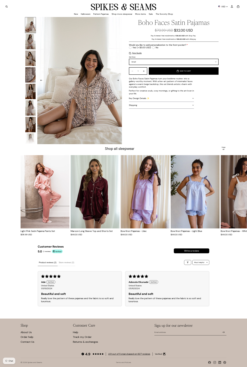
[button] (161, 98)
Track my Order (82, 337)
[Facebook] (209, 362)
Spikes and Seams (34, 362)
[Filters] (187, 262)
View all (223, 148)
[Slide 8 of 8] (30, 141)
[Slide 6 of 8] (30, 108)
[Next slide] (119, 80)
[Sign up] (223, 332)
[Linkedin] (219, 362)
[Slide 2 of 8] (30, 41)
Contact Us (27, 342)
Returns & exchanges (85, 342)
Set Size (132, 57)
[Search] (6, 6)
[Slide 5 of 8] (30, 91)
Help (75, 332)
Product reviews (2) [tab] (47, 262)
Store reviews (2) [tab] (66, 262)
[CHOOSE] (65, 224)
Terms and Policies (123, 362)
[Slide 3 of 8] (30, 58)
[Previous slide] (40, 80)
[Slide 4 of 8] (30, 75)
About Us (26, 332)
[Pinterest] (224, 362)
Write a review (191, 250)
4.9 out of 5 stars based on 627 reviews (129, 353)
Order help (27, 337)
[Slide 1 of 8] (30, 25)
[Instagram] (214, 362)
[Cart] (238, 6)
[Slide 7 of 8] (30, 124)
